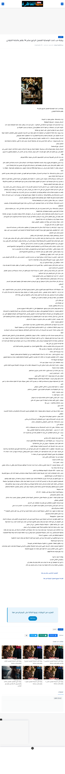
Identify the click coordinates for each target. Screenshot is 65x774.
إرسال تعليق (57, 698)
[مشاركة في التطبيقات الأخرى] (26, 635)
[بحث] (3, 4)
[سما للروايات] (32, 4)
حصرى (60, 37)
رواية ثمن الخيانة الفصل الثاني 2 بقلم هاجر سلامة (54, 683)
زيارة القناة (32, 618)
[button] (53, 635)
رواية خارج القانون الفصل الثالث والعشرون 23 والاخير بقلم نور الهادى (12, 684)
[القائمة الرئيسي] (62, 4)
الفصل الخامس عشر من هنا (49, 573)
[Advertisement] (32, 21)
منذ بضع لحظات (58, 659)
